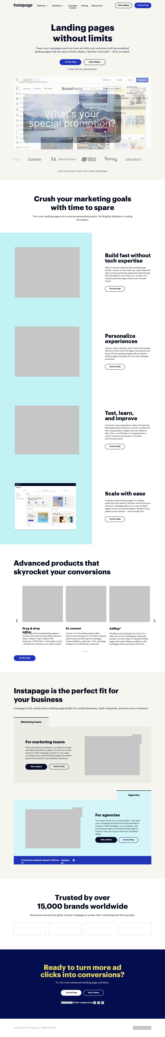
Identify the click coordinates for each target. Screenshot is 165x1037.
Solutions (56, 6)
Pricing (84, 6)
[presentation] (17, 621)
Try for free (143, 5)
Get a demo (123, 5)
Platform (41, 6)
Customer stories (73, 7)
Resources (97, 6)
